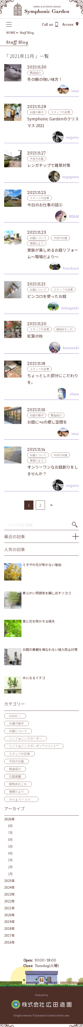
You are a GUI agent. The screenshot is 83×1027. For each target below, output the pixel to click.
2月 (10, 867)
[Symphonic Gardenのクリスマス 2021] (12, 112)
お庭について (38, 238)
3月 (10, 860)
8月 (10, 825)
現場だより (37, 243)
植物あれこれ (64, 329)
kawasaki (71, 347)
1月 (10, 873)
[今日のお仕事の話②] (12, 198)
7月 (10, 832)
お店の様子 (37, 112)
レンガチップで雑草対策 (48, 165)
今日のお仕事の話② (44, 205)
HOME (10, 32)
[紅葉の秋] (12, 329)
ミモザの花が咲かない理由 (42, 565)
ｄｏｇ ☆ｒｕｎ (21, 799)
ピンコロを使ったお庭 (46, 296)
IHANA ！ (15, 716)
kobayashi (70, 308)
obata (74, 394)
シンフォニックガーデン (25, 738)
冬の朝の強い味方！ (44, 79)
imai (75, 91)
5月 (10, 846)
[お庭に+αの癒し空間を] (12, 415)
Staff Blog (27, 32)
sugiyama (70, 176)
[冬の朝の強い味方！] (12, 72)
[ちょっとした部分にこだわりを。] (12, 369)
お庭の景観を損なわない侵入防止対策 (50, 649)
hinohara (71, 268)
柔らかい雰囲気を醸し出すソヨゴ (47, 593)
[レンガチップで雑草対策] (12, 158)
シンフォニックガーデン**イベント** (34, 746)
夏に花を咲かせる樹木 (39, 621)
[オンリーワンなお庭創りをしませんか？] (12, 455)
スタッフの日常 (60, 112)
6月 (10, 839)
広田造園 (15, 776)
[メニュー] (9, 24)
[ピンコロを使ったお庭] (12, 289)
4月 (10, 853)
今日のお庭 (37, 158)
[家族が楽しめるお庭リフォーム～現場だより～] (12, 238)
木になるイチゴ (34, 678)
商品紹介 (35, 72)
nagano (72, 137)
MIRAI (74, 216)
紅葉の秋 (35, 336)
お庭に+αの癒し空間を (47, 422)
